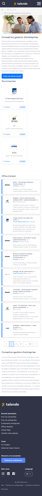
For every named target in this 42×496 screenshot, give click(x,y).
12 (30, 344)
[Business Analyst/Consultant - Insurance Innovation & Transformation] (7, 256)
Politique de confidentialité (14, 485)
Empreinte (4, 489)
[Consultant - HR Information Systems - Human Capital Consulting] (7, 292)
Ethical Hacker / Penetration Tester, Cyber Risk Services (24, 239)
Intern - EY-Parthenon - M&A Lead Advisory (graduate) (24, 306)
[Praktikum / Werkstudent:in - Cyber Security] (7, 328)
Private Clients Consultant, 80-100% (23, 219)
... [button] (25, 344)
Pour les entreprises (9, 420)
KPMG (15, 329)
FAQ (2, 485)
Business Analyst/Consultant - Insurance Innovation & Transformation (23, 255)
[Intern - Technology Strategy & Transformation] (7, 185)
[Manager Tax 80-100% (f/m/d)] (7, 274)
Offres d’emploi (7, 427)
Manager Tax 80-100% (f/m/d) (23, 271)
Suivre (23, 107)
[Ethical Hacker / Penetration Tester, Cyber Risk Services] (7, 240)
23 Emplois (6, 134)
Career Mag (5, 430)
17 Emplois (6, 161)
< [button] (6, 344)
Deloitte (15, 186)
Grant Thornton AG (19, 273)
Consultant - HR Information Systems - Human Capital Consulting (26, 290)
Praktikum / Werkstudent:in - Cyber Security (24, 326)
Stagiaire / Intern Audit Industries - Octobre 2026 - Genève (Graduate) (24, 199)
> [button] (34, 344)
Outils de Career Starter (10, 448)
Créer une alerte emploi (12, 76)
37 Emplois (6, 107)
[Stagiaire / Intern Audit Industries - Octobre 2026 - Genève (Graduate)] (7, 200)
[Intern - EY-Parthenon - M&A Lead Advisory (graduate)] (7, 308)
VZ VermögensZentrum (21, 222)
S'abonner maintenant (13, 460)
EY (14, 202)
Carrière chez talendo (9, 433)
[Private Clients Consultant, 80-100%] (7, 220)
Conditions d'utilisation (32, 485)
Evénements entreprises (10, 423)
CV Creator (5, 445)
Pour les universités (8, 417)
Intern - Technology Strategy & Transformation (23, 183)
